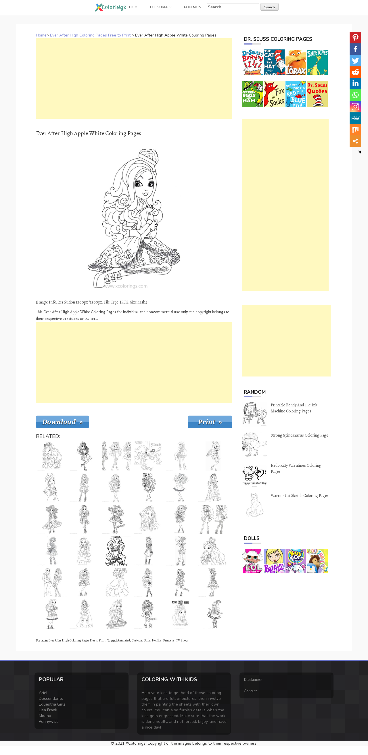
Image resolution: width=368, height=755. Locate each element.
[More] (355, 141)
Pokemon (192, 7)
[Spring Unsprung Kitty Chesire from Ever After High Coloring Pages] (52, 551)
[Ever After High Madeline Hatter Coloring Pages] (116, 519)
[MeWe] (355, 118)
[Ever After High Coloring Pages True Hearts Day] (148, 456)
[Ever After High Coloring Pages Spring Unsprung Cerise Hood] (148, 551)
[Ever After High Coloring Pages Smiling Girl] (148, 519)
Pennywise (49, 721)
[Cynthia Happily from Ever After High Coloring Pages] (213, 614)
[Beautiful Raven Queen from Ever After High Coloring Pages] (116, 551)
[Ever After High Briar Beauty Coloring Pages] (148, 582)
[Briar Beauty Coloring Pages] (116, 488)
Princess (168, 640)
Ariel (43, 693)
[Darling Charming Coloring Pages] (116, 582)
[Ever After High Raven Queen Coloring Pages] (84, 488)
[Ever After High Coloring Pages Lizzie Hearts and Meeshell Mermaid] (213, 519)
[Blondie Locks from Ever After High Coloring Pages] (148, 614)
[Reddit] (355, 72)
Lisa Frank (48, 710)
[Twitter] (355, 60)
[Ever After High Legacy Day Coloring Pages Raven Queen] (84, 614)
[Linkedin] (355, 83)
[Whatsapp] (355, 95)
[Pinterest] (355, 37)
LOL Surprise (161, 7)
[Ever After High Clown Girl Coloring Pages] (181, 551)
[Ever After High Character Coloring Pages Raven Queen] (84, 551)
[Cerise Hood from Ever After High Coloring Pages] (181, 456)
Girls (147, 640)
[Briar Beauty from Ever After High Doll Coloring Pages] (52, 519)
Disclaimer (253, 679)
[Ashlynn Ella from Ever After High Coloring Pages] (181, 614)
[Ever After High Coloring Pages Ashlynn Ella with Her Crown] (213, 551)
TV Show (182, 640)
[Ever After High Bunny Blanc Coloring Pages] (213, 456)
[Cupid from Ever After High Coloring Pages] (84, 456)
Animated (123, 640)
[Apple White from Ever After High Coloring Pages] (52, 614)
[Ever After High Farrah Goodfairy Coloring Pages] (52, 456)
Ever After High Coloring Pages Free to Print (90, 35)
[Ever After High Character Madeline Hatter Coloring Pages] (181, 488)
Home (41, 35)
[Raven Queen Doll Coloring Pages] (181, 582)
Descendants (51, 698)
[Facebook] (355, 49)
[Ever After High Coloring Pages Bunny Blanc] (213, 582)
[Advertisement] (134, 78)
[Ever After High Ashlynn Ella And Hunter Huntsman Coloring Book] (52, 582)
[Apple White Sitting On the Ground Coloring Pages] (116, 614)
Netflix (156, 640)
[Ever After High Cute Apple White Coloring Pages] (84, 582)
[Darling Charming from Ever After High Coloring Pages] (84, 519)
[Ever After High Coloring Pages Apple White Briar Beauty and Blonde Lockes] (116, 456)
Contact (250, 691)
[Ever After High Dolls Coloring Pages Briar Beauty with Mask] (181, 519)
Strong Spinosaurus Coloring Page (299, 435)
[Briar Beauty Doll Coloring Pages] (213, 488)
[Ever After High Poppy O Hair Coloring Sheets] (52, 488)
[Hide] (360, 152)
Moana (45, 716)
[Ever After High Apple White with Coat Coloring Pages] (148, 488)
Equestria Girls (52, 704)
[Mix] (355, 129)
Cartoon (137, 640)
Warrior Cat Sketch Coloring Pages (300, 495)
